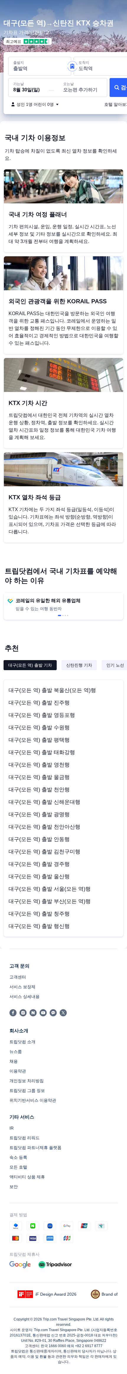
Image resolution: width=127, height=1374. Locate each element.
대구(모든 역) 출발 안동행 (39, 839)
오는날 (68, 84)
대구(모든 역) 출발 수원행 (39, 727)
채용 (13, 1061)
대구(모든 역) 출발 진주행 (39, 703)
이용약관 (17, 1071)
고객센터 (17, 977)
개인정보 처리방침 (26, 1080)
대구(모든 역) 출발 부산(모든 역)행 (50, 901)
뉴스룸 (15, 1051)
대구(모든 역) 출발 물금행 (39, 777)
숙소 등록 (18, 1157)
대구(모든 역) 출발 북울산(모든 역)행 (52, 690)
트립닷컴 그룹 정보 (27, 1090)
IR (11, 1128)
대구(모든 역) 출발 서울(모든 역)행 (50, 889)
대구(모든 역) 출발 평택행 (39, 740)
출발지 (18, 63)
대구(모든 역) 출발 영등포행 (42, 715)
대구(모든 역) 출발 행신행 (39, 926)
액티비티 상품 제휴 (27, 1176)
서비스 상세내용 (24, 996)
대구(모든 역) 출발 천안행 (39, 790)
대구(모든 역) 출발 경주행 (39, 864)
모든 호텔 (18, 1167)
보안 (13, 1186)
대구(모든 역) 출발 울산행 (39, 876)
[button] (117, 7)
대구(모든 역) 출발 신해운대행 (44, 802)
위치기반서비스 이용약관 (32, 1100)
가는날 (18, 84)
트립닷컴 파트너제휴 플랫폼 (35, 1147)
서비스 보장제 (22, 986)
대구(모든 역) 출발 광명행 (39, 814)
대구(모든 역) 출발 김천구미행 (44, 852)
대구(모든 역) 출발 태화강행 (42, 752)
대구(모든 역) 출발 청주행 (39, 914)
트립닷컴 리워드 (24, 1137)
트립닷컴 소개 (22, 1041)
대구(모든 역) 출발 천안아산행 (44, 827)
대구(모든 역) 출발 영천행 (39, 765)
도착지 (84, 63)
